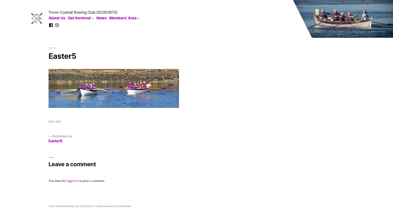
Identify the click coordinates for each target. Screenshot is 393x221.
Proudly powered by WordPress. (113, 206)
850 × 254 (54, 121)
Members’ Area (123, 18)
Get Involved (79, 18)
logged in (72, 181)
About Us (57, 18)
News (101, 18)
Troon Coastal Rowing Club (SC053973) (83, 12)
